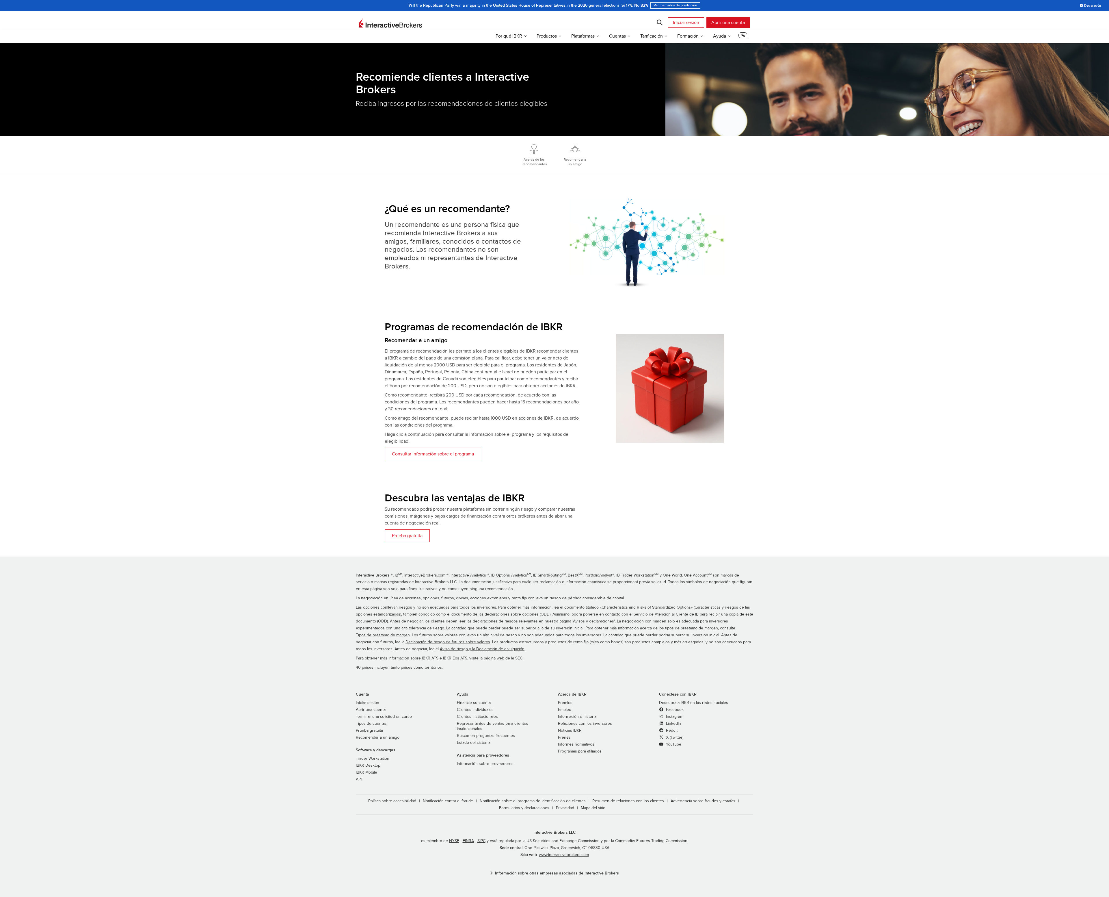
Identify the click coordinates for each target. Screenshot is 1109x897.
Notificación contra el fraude (448, 801)
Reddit (671, 730)
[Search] (659, 22)
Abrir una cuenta (728, 22)
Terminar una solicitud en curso (384, 716)
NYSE (454, 841)
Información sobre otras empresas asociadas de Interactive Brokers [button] (557, 873)
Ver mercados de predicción (675, 5)
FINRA (468, 841)
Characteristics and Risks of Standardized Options (646, 607)
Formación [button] (688, 36)
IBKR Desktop (368, 765)
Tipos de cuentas (371, 723)
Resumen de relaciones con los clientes (628, 801)
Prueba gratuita (407, 536)
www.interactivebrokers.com (564, 854)
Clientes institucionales (477, 716)
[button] (743, 37)
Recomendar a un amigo (377, 737)
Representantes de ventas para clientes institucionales (492, 726)
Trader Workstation (372, 758)
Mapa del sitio (593, 808)
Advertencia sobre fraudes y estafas (703, 801)
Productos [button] (547, 36)
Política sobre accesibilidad (392, 801)
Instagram (674, 716)
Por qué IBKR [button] (509, 36)
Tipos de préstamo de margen (383, 635)
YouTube (673, 744)
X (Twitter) (674, 737)
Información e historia (577, 716)
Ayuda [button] (719, 36)
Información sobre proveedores (485, 763)
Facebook (674, 709)
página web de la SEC (503, 658)
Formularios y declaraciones (524, 808)
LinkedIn (673, 723)
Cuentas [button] (617, 36)
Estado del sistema (473, 742)
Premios (565, 702)
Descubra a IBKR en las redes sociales (693, 702)
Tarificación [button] (651, 36)
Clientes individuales (475, 709)
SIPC (481, 841)
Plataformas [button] (583, 36)
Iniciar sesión (686, 22)
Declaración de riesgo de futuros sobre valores (447, 642)
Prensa (564, 737)
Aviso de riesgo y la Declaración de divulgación (482, 649)
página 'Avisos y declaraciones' (587, 621)
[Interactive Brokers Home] (390, 23)
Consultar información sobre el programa (433, 454)
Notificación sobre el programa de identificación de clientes (533, 801)
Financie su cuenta (474, 702)
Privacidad (565, 808)
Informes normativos (576, 744)
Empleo (564, 709)
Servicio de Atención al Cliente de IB (666, 614)
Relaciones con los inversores (585, 723)
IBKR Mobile (366, 772)
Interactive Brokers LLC (554, 832)
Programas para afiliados (580, 751)
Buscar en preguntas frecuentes (486, 735)
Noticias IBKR (570, 730)
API (359, 779)
